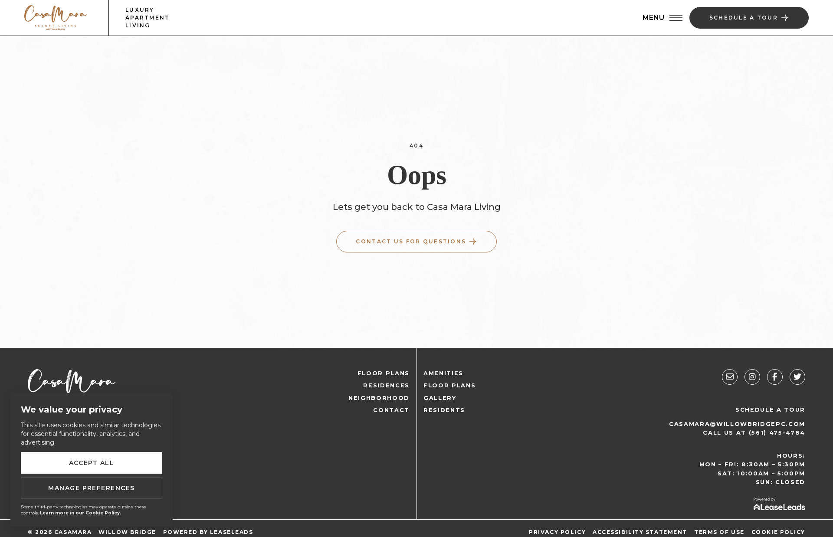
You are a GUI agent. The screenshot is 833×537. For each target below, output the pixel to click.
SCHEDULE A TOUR (770, 409)
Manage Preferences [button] (91, 488)
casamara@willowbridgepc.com (737, 424)
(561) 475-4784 (777, 432)
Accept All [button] (92, 463)
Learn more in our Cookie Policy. (80, 513)
